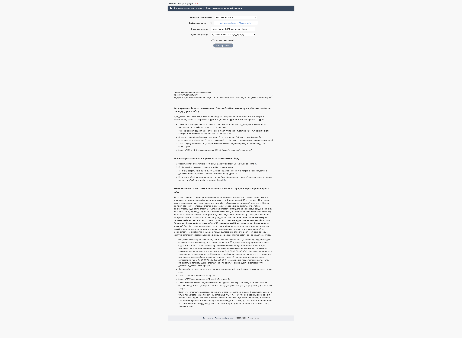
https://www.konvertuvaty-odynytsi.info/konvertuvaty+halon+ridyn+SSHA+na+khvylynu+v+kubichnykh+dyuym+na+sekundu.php (222, 96)
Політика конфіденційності (224, 318)
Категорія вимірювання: (201, 17)
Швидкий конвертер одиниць (189, 8)
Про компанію (208, 318)
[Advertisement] (223, 67)
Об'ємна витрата (245, 164)
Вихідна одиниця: (200, 29)
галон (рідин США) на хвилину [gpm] (216, 173)
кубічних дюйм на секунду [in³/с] (207, 180)
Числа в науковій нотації (223, 40)
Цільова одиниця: (200, 34)
